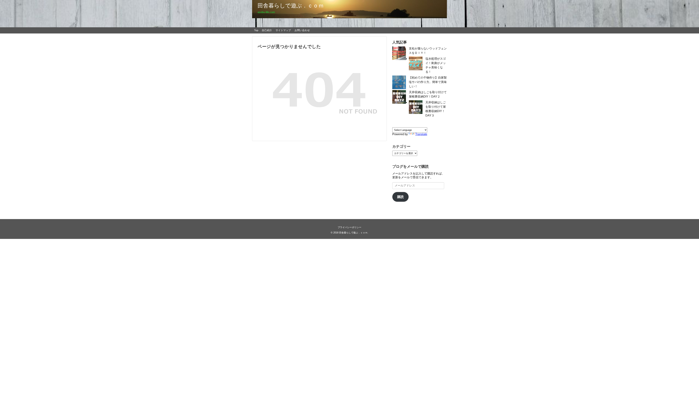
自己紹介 (267, 30)
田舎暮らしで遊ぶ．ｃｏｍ (291, 6)
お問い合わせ (302, 30)
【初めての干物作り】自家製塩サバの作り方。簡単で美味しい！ (428, 82)
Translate (421, 134)
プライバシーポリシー (349, 227)
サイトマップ (283, 30)
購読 (400, 197)
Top (256, 30)
